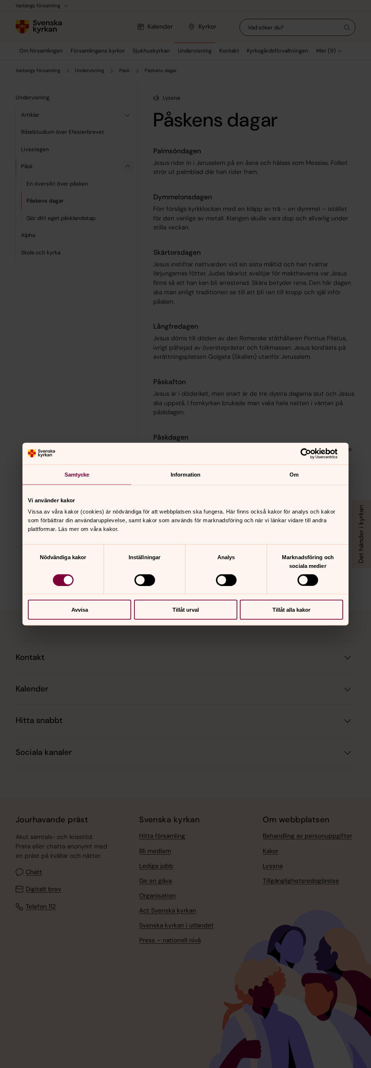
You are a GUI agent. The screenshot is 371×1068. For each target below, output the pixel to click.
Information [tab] (185, 474)
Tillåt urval (185, 610)
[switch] (144, 580)
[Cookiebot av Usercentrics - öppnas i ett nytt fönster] (311, 453)
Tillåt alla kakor (291, 610)
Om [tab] (294, 474)
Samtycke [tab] (76, 474)
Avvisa (79, 610)
